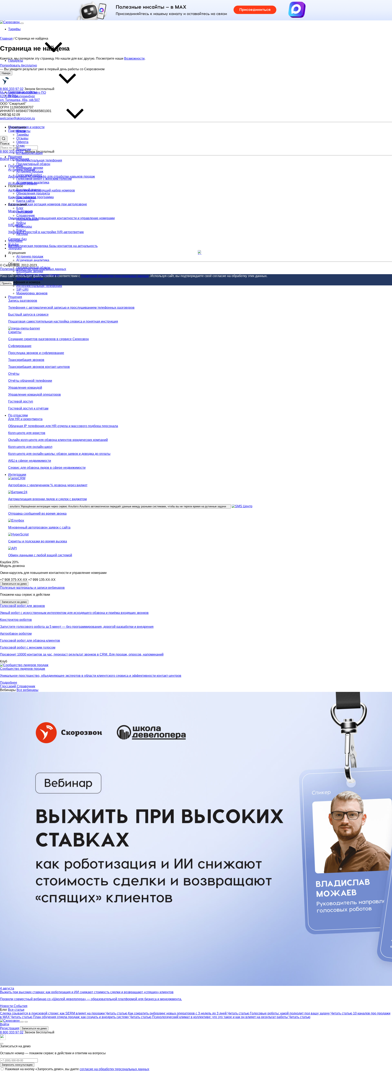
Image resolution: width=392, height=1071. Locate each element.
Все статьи (16, 1009)
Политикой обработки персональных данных (115, 276)
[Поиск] (22, 1021)
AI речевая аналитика (32, 182)
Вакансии (23, 149)
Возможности (134, 58)
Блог (19, 208)
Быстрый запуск (28, 189)
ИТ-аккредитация (29, 153)
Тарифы (14, 29)
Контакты (23, 131)
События (20, 1006)
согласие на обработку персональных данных (114, 1069)
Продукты (15, 60)
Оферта (22, 142)
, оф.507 (20, 98)
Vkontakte (15, 241)
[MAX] (3, 1039)
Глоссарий (8, 686)
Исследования (27, 219)
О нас (20, 145)
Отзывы (22, 138)
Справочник (26, 686)
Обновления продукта (33, 193)
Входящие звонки (29, 271)
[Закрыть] (1, 1043)
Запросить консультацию (17, 1064)
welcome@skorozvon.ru (17, 118)
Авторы (22, 234)
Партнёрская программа (35, 197)
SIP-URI (22, 289)
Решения (15, 156)
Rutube (13, 244)
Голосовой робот (29, 175)
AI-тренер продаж (29, 171)
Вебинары (24, 226)
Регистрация (9, 1028)
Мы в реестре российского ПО (23, 92)
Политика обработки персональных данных (33, 269)
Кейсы (21, 223)
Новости (7, 1006)
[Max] (200, 252)
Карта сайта (25, 201)
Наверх (6, 73)
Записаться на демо (14, 583)
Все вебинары (27, 690)
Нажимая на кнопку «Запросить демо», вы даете (77, 1069)
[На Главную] (16, 85)
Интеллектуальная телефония (39, 286)
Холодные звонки (29, 278)
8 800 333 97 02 (11, 1032)
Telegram (15, 248)
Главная (6, 38)
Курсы (21, 230)
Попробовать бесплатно (18, 65)
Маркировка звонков (32, 293)
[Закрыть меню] (26, 1021)
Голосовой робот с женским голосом (44, 178)
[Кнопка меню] (22, 23)
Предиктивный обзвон (33, 164)
